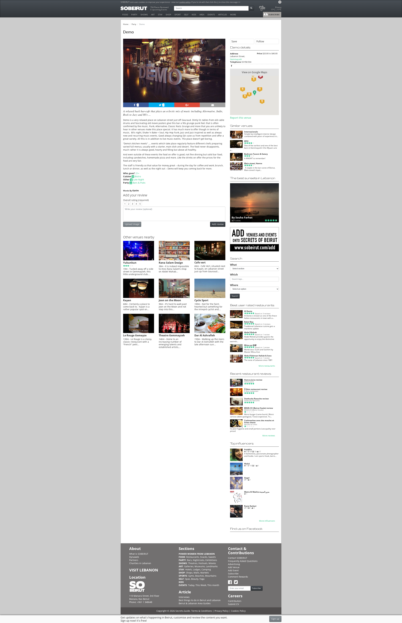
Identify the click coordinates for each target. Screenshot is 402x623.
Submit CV (233, 604)
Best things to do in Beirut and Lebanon (200, 600)
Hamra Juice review (253, 380)
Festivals (202, 563)
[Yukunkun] (138, 259)
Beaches (199, 575)
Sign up (275, 618)
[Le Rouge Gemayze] (138, 332)
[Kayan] (138, 297)
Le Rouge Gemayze (135, 335)
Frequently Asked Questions (243, 561)
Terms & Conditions (201, 610)
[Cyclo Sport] (209, 297)
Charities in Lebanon (140, 563)
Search (235, 296)
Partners (133, 560)
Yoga (201, 578)
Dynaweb (134, 556)
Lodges (196, 569)
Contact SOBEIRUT (237, 557)
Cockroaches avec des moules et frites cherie (259, 421)
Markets (204, 572)
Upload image (132, 224)
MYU (246, 141)
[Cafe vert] (209, 259)
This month (213, 585)
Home (125, 24)
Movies (212, 563)
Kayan (127, 300)
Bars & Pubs (139, 182)
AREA (201, 14)
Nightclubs (198, 560)
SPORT (177, 14)
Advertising (234, 564)
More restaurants (267, 366)
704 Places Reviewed (159, 7)
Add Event (233, 570)
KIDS (194, 14)
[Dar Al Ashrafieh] (209, 332)
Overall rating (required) (136, 200)
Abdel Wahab (250, 332)
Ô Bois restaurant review (255, 389)
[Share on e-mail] (212, 105)
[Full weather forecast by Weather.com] (270, 9)
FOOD (125, 14)
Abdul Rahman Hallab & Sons (258, 355)
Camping (206, 569)
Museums (200, 566)
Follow (260, 41)
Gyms (191, 575)
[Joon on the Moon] (174, 297)
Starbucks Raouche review (256, 398)
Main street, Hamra (253, 163)
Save (234, 41)
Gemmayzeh (236, 59)
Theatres (192, 563)
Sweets (212, 556)
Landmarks (212, 566)
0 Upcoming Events (158, 9)
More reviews (268, 436)
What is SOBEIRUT (138, 553)
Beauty (194, 578)
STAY (160, 14)
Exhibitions (211, 560)
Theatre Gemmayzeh (172, 335)
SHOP (168, 14)
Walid (247, 463)
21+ (137, 173)
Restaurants (192, 556)
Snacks (203, 556)
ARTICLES (222, 14)
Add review (218, 224)
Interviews (184, 597)
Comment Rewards (238, 576)
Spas (187, 578)
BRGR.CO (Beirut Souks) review (258, 408)
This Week (201, 585)
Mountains (210, 575)
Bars (189, 560)
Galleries (188, 566)
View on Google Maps (254, 72)
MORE (233, 14)
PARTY (134, 14)
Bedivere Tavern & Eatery (256, 154)
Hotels (188, 569)
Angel (247, 477)
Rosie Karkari (250, 506)
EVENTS (211, 14)
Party (134, 24)
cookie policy (184, 2)
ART (153, 14)
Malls (196, 572)
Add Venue (233, 567)
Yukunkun (129, 262)
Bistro (138, 176)
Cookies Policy (238, 610)
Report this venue (240, 117)
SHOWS (144, 14)
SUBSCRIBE (274, 14)
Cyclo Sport (201, 300)
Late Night (138, 179)
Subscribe (233, 573)
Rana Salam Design (171, 262)
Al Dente (248, 311)
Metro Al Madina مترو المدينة (256, 492)
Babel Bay (248, 322)
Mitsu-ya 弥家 (250, 345)
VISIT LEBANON (143, 570)
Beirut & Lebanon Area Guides (195, 603)
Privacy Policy (221, 610)
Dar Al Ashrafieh (204, 335)
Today (191, 585)
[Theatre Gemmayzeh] (174, 332)
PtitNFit (248, 449)
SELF (186, 14)
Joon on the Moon (170, 300)
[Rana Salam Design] (174, 259)
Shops (189, 572)
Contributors (234, 600)
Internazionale (251, 131)
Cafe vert (200, 262)
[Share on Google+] (187, 105)
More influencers (267, 521)
